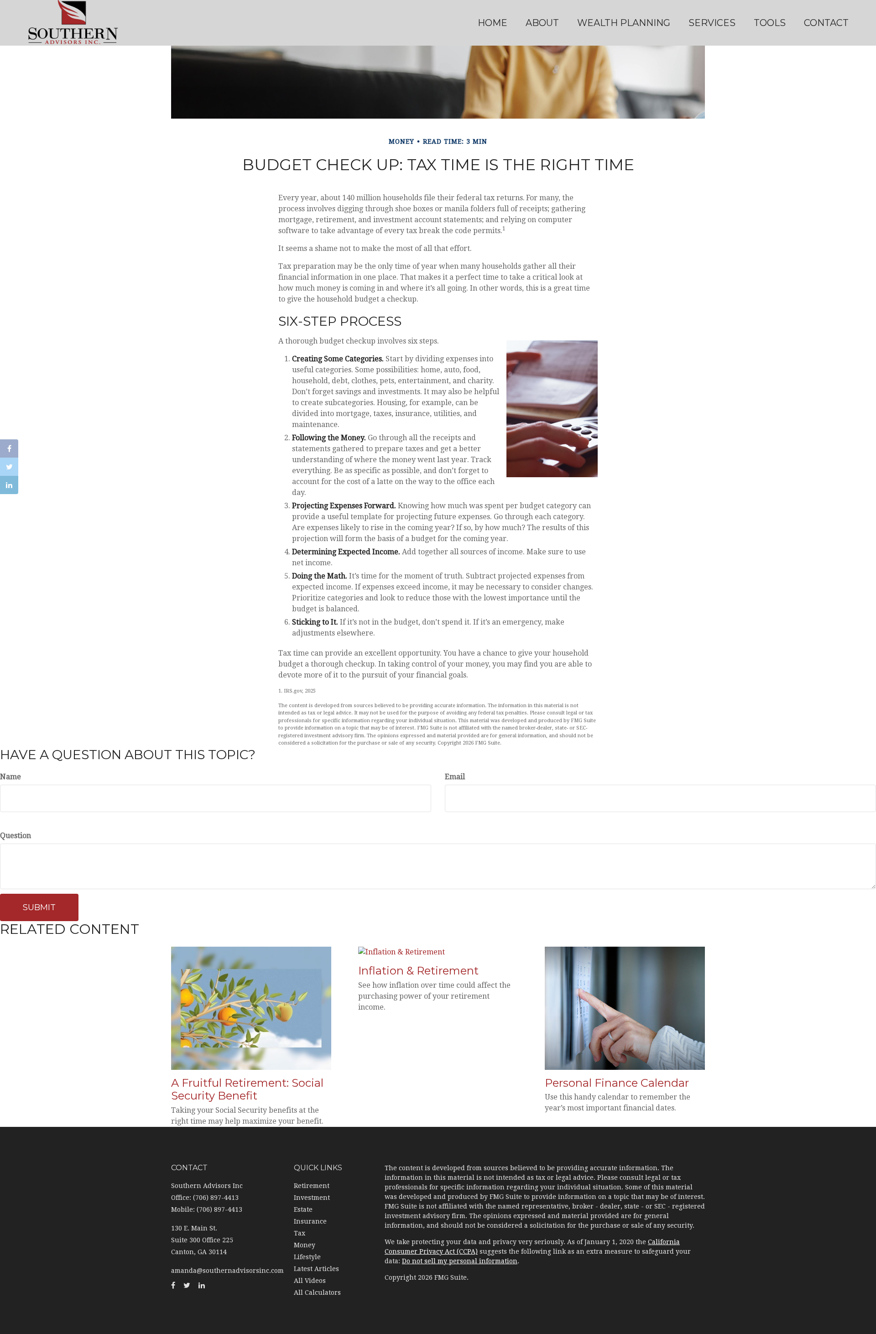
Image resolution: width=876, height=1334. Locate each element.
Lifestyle (307, 1257)
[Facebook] (9, 448)
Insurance (310, 1221)
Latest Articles (316, 1268)
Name (10, 776)
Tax (299, 1233)
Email (455, 776)
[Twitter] (9, 467)
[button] (542, 22)
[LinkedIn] (9, 485)
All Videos (310, 1280)
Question (15, 835)
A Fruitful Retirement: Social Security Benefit (247, 1089)
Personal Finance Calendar (617, 1082)
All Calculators (317, 1292)
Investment (312, 1197)
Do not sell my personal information (459, 1261)
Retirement (311, 1185)
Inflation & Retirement (418, 970)
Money (304, 1245)
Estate (303, 1209)
